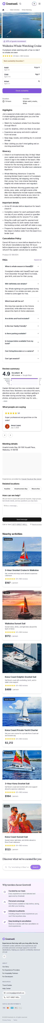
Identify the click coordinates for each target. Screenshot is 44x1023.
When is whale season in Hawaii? (19, 266)
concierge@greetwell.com (15, 993)
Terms (15, 1020)
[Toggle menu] (39, 4)
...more (4, 401)
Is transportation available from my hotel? (19, 342)
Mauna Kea (36, 489)
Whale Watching (27, 10)
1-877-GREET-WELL (19, 524)
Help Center (6, 988)
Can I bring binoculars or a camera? (19, 351)
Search (35, 867)
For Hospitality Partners (10, 973)
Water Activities (14, 10)
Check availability (22, 91)
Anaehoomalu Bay (20, 489)
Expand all (38, 260)
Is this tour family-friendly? (16, 326)
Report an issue (37, 524)
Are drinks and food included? (17, 318)
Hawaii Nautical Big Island (31, 479)
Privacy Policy (6, 1020)
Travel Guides (7, 985)
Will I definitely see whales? (16, 284)
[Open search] (20, 4)
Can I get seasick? (12, 358)
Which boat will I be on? (14, 301)
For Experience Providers (11, 970)
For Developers (7, 976)
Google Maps (27, 375)
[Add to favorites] (38, 15)
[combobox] (18, 867)
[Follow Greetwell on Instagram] (4, 956)
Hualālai (7, 489)
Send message (22, 519)
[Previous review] (4, 435)
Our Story (5, 967)
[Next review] (10, 435)
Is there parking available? (15, 333)
